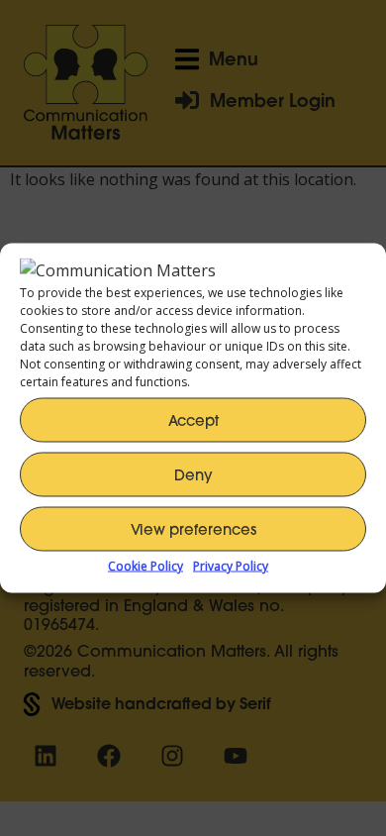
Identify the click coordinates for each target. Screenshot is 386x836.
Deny (193, 474)
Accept (193, 419)
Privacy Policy (230, 566)
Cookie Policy (145, 566)
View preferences (193, 528)
